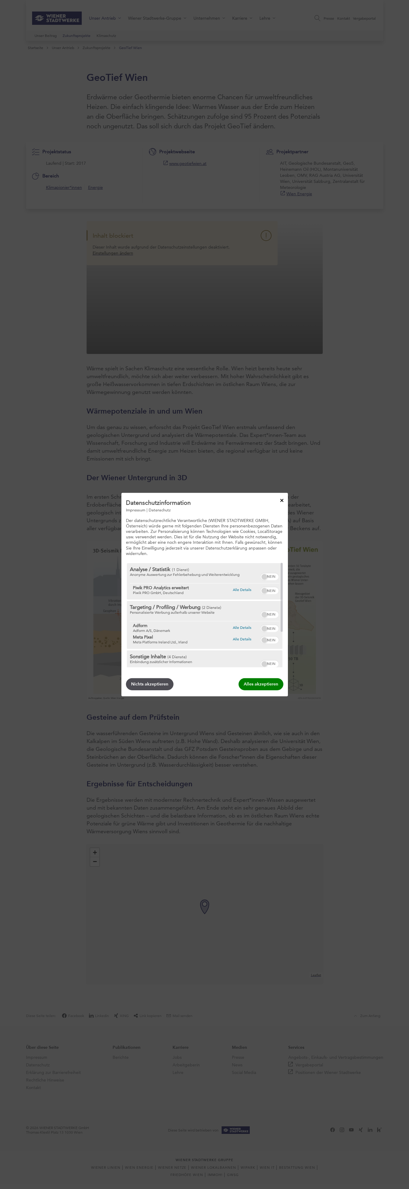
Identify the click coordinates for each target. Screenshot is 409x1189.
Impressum (135, 509)
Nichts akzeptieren (149, 684)
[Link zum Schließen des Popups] (281, 500)
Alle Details (242, 589)
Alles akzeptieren (261, 684)
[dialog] (204, 594)
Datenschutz (160, 509)
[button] (264, 577)
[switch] (269, 576)
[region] (204, 615)
